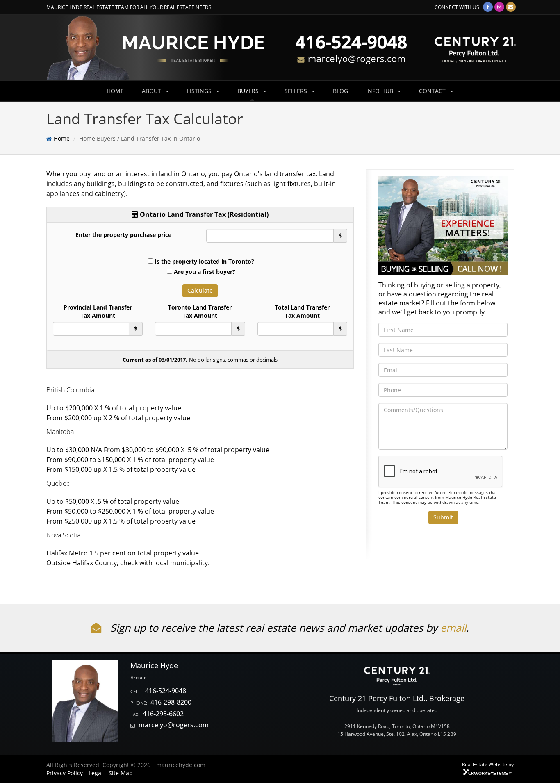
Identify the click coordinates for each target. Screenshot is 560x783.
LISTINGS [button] (200, 91)
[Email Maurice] (511, 7)
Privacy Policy (64, 773)
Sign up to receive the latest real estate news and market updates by (273, 628)
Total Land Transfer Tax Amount (302, 311)
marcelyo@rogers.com (174, 724)
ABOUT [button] (152, 91)
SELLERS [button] (297, 91)
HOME (115, 91)
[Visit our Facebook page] (488, 7)
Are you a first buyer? (204, 271)
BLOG (340, 91)
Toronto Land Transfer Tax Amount (200, 311)
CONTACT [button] (433, 91)
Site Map (121, 773)
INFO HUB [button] (380, 91)
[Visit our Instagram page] (499, 7)
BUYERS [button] (248, 91)
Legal (96, 773)
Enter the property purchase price (123, 235)
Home (62, 138)
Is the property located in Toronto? (204, 261)
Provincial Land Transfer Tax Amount (98, 311)
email (453, 628)
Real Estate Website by (488, 764)
